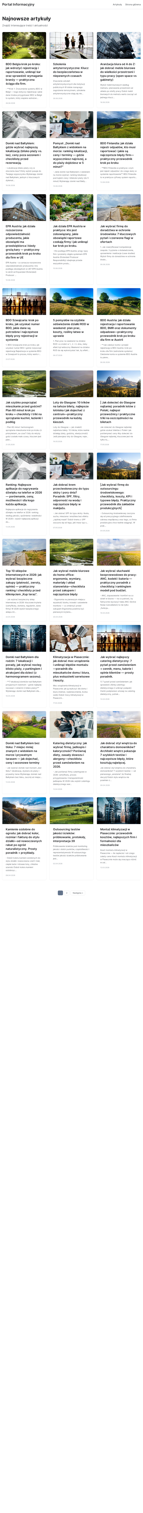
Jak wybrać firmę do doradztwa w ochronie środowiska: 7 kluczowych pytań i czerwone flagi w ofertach (118, 234)
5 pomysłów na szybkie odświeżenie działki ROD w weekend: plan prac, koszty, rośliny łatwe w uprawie (71, 328)
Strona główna (133, 4)
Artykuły (117, 4)
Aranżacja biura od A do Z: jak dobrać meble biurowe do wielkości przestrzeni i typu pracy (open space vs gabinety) (118, 71)
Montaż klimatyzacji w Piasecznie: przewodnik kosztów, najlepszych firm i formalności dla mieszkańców (118, 837)
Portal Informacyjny (18, 4)
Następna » (78, 893)
